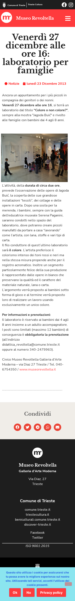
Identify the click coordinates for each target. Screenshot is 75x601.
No (28, 592)
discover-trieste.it (37, 524)
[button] (17, 427)
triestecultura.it (37, 514)
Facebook (37, 532)
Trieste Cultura (35, 4)
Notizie (14, 83)
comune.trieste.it (37, 509)
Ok (15, 592)
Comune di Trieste (16, 5)
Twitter (37, 537)
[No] (68, 584)
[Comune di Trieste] (4, 4)
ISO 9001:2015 (37, 546)
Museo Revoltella (35, 18)
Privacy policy (51, 592)
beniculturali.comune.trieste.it (37, 519)
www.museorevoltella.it (37, 369)
